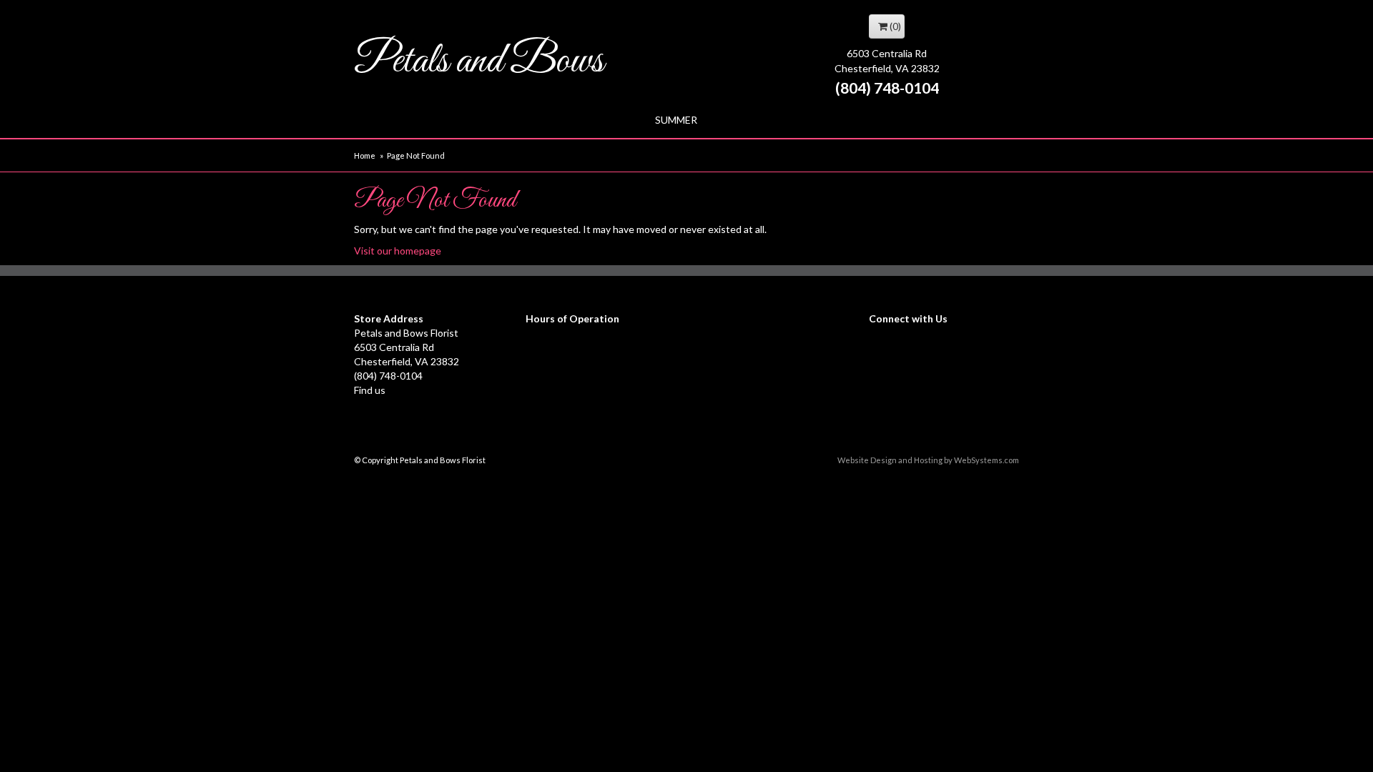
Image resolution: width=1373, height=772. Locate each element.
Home (364, 155)
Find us (369, 390)
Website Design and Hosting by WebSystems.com (928, 460)
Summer (676, 120)
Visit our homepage (397, 250)
